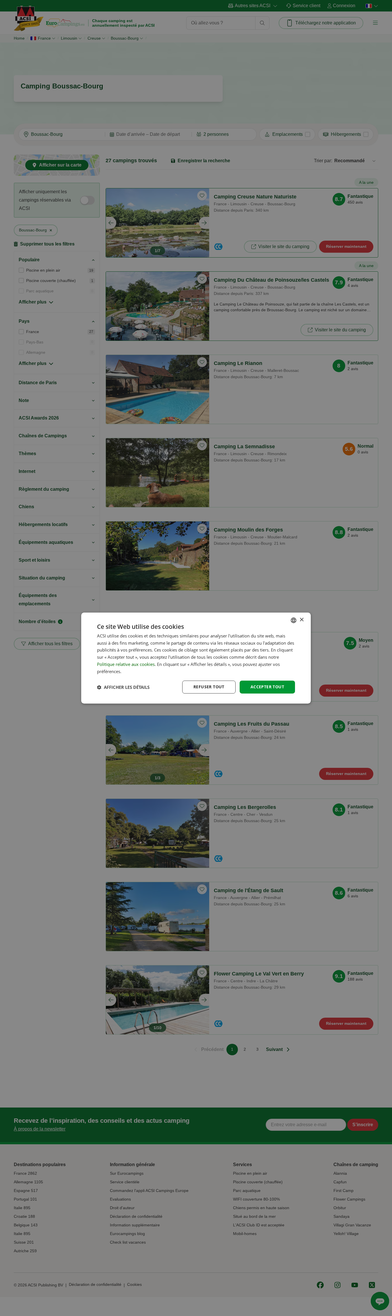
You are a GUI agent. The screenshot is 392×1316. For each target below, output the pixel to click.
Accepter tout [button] (267, 687)
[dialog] (196, 658)
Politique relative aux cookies (126, 664)
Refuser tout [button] (208, 687)
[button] (123, 687)
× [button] (301, 620)
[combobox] (293, 620)
